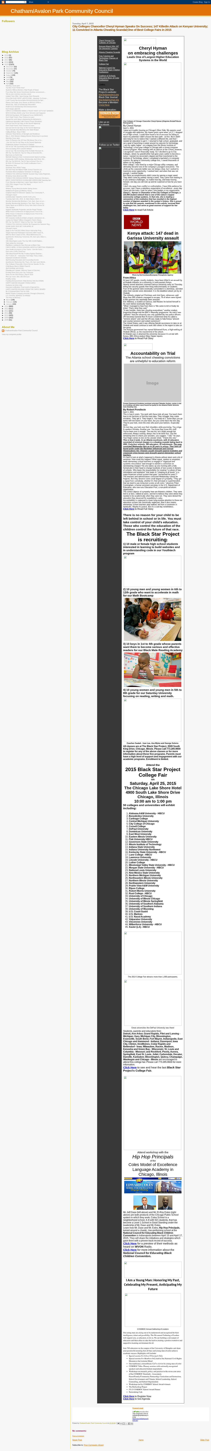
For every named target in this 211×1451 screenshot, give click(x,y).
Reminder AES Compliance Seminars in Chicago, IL (23, 172)
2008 (6, 320)
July (7, 77)
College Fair (104, 64)
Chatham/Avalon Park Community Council (62, 11)
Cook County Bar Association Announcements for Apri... (25, 100)
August (8, 75)
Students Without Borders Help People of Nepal (22, 90)
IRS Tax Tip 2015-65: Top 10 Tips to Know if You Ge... (24, 161)
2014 (6, 306)
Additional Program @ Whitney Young (19, 191)
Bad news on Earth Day (14, 155)
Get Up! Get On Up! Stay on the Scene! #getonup (23, 123)
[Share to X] (126, 1423)
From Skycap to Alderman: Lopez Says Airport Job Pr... (25, 182)
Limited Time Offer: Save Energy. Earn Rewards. (23, 96)
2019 (6, 55)
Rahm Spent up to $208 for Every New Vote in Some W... (25, 205)
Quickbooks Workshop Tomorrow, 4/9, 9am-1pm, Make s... (26, 237)
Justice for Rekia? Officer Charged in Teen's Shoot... (24, 220)
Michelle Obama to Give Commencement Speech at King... (26, 157)
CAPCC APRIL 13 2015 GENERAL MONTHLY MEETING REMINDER (30, 247)
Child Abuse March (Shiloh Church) (18, 266)
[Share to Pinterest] (131, 1423)
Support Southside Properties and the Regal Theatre (24, 209)
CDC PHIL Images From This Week (18, 184)
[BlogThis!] (123, 1423)
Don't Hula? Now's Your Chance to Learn (20, 117)
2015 (6, 64)
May (8, 81)
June (8, 79)
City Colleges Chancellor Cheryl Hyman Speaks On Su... (25, 264)
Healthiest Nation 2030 (13, 216)
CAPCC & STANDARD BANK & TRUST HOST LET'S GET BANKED (29, 111)
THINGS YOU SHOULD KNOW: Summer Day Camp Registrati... (28, 174)
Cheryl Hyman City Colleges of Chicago (107, 41)
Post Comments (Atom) (94, 1445)
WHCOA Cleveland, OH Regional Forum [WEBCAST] (24, 115)
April (8, 83)
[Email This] (121, 1423)
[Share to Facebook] (129, 1423)
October (9, 71)
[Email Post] (118, 1423)
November (10, 69)
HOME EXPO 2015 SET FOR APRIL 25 (19, 226)
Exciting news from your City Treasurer (19, 272)
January (9, 304)
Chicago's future (11, 195)
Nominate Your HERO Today (16, 167)
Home (141, 1440)
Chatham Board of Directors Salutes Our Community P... (25, 193)
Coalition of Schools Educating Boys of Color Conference (109, 78)
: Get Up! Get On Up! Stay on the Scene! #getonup (23, 142)
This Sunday (10, 207)
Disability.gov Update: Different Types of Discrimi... (23, 270)
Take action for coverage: (15, 243)
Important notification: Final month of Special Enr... (23, 287)
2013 (6, 308)
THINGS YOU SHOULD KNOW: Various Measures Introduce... (28, 178)
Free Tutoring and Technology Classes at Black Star (108, 58)
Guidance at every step (14, 285)
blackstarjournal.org (109, 100)
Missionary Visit (11, 165)
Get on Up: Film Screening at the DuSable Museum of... (25, 146)
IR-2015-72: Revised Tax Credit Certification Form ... (24, 163)
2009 (6, 318)
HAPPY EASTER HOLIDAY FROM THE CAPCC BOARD (25, 289)
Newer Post (77, 1440)
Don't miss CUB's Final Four (15, 251)
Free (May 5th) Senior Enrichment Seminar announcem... (26, 92)
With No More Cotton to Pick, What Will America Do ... (24, 235)
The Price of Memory (13, 297)
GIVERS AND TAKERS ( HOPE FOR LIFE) (21, 197)
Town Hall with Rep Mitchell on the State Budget (22, 130)
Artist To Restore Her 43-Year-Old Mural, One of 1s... (24, 140)
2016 (6, 62)
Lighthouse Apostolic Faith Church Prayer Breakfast (24, 121)
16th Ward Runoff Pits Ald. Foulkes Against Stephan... (24, 253)
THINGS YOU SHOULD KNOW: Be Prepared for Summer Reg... (28, 224)
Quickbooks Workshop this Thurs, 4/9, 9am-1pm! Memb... (26, 262)
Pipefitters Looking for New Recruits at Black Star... (23, 245)
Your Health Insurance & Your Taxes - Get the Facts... (24, 249)
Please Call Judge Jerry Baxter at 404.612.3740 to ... (24, 102)
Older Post (204, 1440)
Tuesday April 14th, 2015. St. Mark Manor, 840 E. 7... (24, 199)
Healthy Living (11, 279)
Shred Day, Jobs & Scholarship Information (21, 104)
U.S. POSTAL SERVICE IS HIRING (18, 295)
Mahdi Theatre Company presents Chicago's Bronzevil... (25, 293)
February (9, 302)
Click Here (104, 105)
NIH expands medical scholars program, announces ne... (26, 218)
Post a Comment (78, 1436)
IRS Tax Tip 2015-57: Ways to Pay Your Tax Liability (24, 222)
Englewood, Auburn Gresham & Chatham (20, 144)
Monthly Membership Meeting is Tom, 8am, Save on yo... (25, 201)
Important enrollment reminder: (16, 258)
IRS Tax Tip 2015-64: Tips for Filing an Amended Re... (24, 153)
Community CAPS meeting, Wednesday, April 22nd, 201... (26, 159)
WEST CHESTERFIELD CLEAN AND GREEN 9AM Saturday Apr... (29, 180)
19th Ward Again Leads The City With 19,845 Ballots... (24, 241)
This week (9, 239)
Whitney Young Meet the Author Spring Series (21, 188)
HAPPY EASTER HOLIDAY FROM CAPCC (21, 283)
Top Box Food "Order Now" (15, 88)
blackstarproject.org (109, 94)
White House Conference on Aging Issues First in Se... (24, 211)
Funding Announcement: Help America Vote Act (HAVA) (25, 281)
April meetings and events (15, 268)
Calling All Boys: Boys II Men (15, 132)
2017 (6, 60)
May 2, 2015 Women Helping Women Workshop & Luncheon (27, 136)
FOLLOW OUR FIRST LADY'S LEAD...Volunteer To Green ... (27, 98)
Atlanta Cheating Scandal (109, 52)
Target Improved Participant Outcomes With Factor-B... (25, 233)
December (10, 67)
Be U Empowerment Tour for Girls (17, 291)
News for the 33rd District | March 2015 (19, 274)
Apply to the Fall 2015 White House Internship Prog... (24, 230)
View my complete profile (11, 334)
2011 (6, 313)
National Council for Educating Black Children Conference (109, 70)
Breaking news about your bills (16, 176)
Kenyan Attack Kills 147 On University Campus (109, 47)
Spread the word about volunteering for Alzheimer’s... (24, 119)
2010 (6, 315)
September (10, 73)
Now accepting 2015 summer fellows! (19, 149)
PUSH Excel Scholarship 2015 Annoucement (21, 107)
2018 (6, 57)
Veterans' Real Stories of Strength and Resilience (23, 134)
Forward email (137, 1408)
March (8, 300)
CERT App (9, 186)
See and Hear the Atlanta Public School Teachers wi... (24, 169)
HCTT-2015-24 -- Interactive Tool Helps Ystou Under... (25, 256)
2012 (6, 311)
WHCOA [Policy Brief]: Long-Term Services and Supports (26, 113)
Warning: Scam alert (13, 86)
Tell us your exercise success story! (18, 94)
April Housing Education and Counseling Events (22, 260)
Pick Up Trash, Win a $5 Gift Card (17, 277)
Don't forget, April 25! (13, 109)
